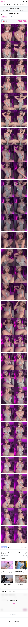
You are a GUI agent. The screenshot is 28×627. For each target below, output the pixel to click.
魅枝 (17, 618)
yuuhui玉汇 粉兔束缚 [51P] (20, 584)
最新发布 (3, 4)
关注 (21, 20)
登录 (14, 603)
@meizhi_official (16, 10)
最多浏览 (8, 4)
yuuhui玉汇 (4, 16)
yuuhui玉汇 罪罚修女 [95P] (6, 584)
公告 (18, 4)
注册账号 (19, 7)
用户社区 (22, 4)
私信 (25, 20)
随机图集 (13, 4)
